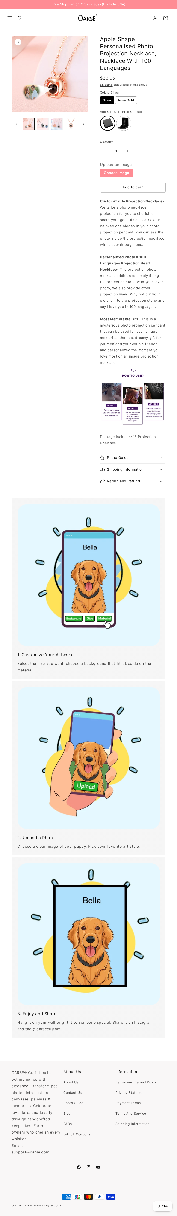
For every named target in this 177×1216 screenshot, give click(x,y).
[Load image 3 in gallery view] (57, 124)
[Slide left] (17, 124)
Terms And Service (130, 1113)
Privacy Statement (130, 1092)
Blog (67, 1113)
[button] (10, 18)
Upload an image (116, 164)
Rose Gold (126, 100)
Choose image (116, 173)
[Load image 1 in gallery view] (29, 124)
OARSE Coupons (76, 1134)
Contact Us (72, 1092)
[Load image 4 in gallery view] (71, 124)
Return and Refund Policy (136, 1082)
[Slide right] (83, 124)
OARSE (28, 1205)
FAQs (67, 1124)
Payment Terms (128, 1103)
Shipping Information (132, 1124)
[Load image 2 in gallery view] (43, 124)
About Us (70, 1082)
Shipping (106, 84)
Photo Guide (73, 1103)
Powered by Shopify (47, 1205)
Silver (107, 100)
